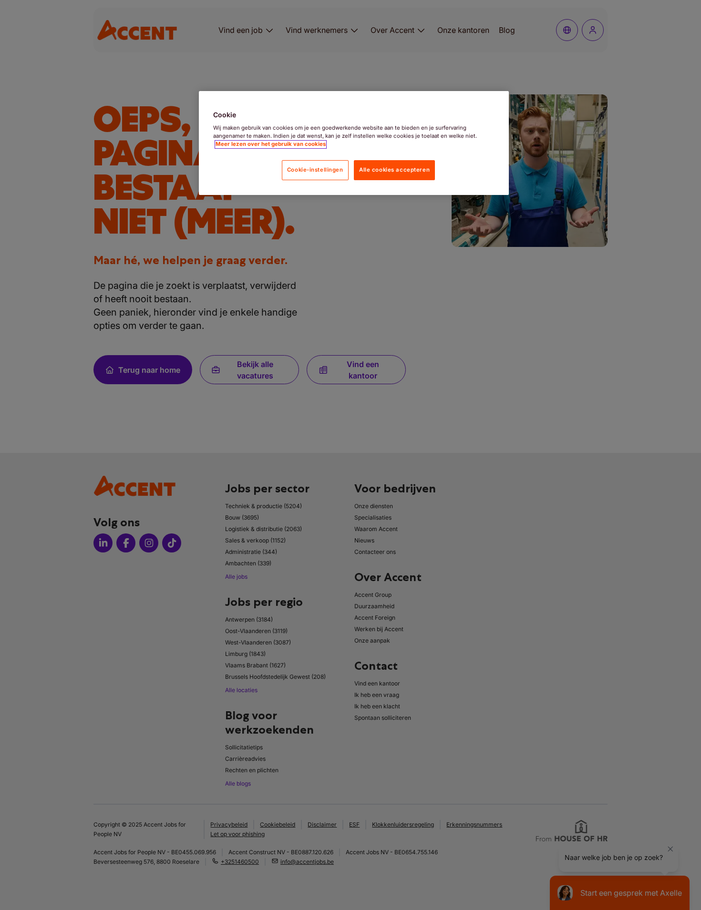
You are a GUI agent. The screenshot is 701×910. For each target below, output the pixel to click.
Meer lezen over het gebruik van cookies (271, 144)
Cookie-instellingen (315, 170)
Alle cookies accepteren (394, 170)
